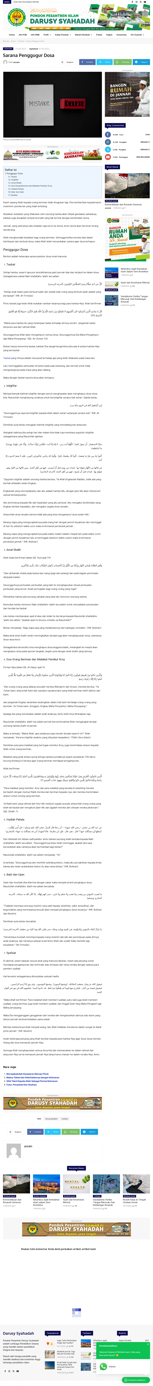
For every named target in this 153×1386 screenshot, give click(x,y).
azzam (16, 62)
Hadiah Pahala (17, 189)
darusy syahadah (51, 1119)
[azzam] (5, 62)
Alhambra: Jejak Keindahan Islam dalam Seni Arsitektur (134, 270)
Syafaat (14, 195)
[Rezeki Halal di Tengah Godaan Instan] (136, 1183)
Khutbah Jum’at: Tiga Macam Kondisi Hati (66, 1352)
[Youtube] (145, 2)
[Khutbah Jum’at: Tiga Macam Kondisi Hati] (50, 1354)
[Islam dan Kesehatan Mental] (111, 286)
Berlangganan (143, 157)
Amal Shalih (16, 183)
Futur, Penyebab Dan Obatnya (21, 1084)
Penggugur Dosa (15, 173)
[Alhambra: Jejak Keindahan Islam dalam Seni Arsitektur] (111, 273)
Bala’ (9, 874)
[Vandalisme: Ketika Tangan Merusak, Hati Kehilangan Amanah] (111, 300)
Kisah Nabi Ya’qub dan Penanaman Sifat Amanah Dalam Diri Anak (67, 1366)
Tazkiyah (21, 41)
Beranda (6, 41)
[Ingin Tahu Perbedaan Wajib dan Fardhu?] (50, 1343)
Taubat (14, 177)
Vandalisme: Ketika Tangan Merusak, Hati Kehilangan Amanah (41, 2)
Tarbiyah (109, 304)
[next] (98, 2)
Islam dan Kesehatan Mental (135, 282)
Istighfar (14, 180)
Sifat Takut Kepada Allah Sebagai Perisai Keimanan (32, 1081)
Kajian (13, 41)
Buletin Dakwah (109, 275)
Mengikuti (145, 142)
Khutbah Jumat (111, 201)
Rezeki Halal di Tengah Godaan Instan (134, 1201)
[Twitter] (141, 2)
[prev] (93, 2)
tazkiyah (65, 1119)
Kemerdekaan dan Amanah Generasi (123, 204)
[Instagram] (136, 2)
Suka (147, 135)
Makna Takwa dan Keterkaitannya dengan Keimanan (32, 1077)
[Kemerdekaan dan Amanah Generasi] (127, 185)
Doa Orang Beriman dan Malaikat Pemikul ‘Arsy (31, 186)
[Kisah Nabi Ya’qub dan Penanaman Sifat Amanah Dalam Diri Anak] (50, 1365)
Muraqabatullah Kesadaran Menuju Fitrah (27, 1074)
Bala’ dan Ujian (17, 192)
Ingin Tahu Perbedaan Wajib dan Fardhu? (67, 1341)
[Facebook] (132, 2)
